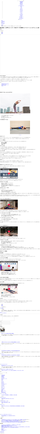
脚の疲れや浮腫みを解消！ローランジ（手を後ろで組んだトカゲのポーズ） (8, 415)
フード (21, 12)
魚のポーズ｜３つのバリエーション (5, 84)
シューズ (21, 8)
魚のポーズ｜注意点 (4, 85)
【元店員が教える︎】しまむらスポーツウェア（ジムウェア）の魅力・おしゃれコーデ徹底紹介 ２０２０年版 (14, 419)
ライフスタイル (21, 14)
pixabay (20, 114)
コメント (1, 320)
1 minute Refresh (21, 1)
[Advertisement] (19, 89)
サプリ (21, 7)
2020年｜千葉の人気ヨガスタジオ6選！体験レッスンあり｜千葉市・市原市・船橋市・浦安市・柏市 (11, 350)
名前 (1, 321)
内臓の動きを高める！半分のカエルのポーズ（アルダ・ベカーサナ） (8, 398)
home (2, 20)
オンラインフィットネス (21, 5)
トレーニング (21, 10)
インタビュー (21, 4)
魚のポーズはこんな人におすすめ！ (5, 83)
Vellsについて (21, 3)
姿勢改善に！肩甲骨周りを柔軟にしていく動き (6, 402)
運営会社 (3, 429)
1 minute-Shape (3, 21)
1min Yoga (21, 2)
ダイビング (21, 9)
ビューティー (21, 11)
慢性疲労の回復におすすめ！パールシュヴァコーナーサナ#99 (7, 365)
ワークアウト (21, 15)
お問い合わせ (3, 430)
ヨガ (21, 13)
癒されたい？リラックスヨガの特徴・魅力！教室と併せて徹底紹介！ (8, 333)
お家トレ (21, 6)
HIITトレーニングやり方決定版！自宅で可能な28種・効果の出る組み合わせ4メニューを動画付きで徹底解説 (14, 421)
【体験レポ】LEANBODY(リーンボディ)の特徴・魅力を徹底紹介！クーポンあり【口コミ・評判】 (13, 370)
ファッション (3, 23)
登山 (21, 17)
